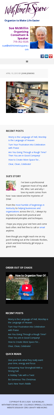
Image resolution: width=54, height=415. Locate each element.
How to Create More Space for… (24, 159)
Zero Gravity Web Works (35, 407)
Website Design (14, 407)
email (42, 227)
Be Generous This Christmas (22, 379)
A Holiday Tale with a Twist (21, 375)
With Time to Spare (27, 10)
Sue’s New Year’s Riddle (19, 383)
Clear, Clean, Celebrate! (19, 164)
